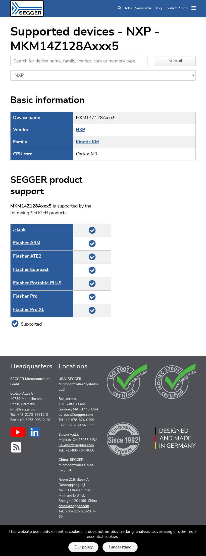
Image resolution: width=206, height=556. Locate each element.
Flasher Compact (30, 269)
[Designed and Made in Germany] (175, 438)
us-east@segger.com (76, 414)
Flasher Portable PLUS (37, 283)
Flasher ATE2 (27, 256)
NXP (80, 130)
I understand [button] (120, 547)
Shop (183, 8)
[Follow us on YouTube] (17, 432)
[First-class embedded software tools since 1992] (127, 438)
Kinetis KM (87, 142)
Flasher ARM (26, 243)
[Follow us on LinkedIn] (35, 432)
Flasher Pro (25, 296)
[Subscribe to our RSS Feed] (16, 447)
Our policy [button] (83, 547)
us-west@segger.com (76, 445)
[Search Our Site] (119, 8)
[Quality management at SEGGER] (127, 381)
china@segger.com (74, 506)
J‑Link (19, 229)
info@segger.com (24, 409)
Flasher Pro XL (28, 309)
